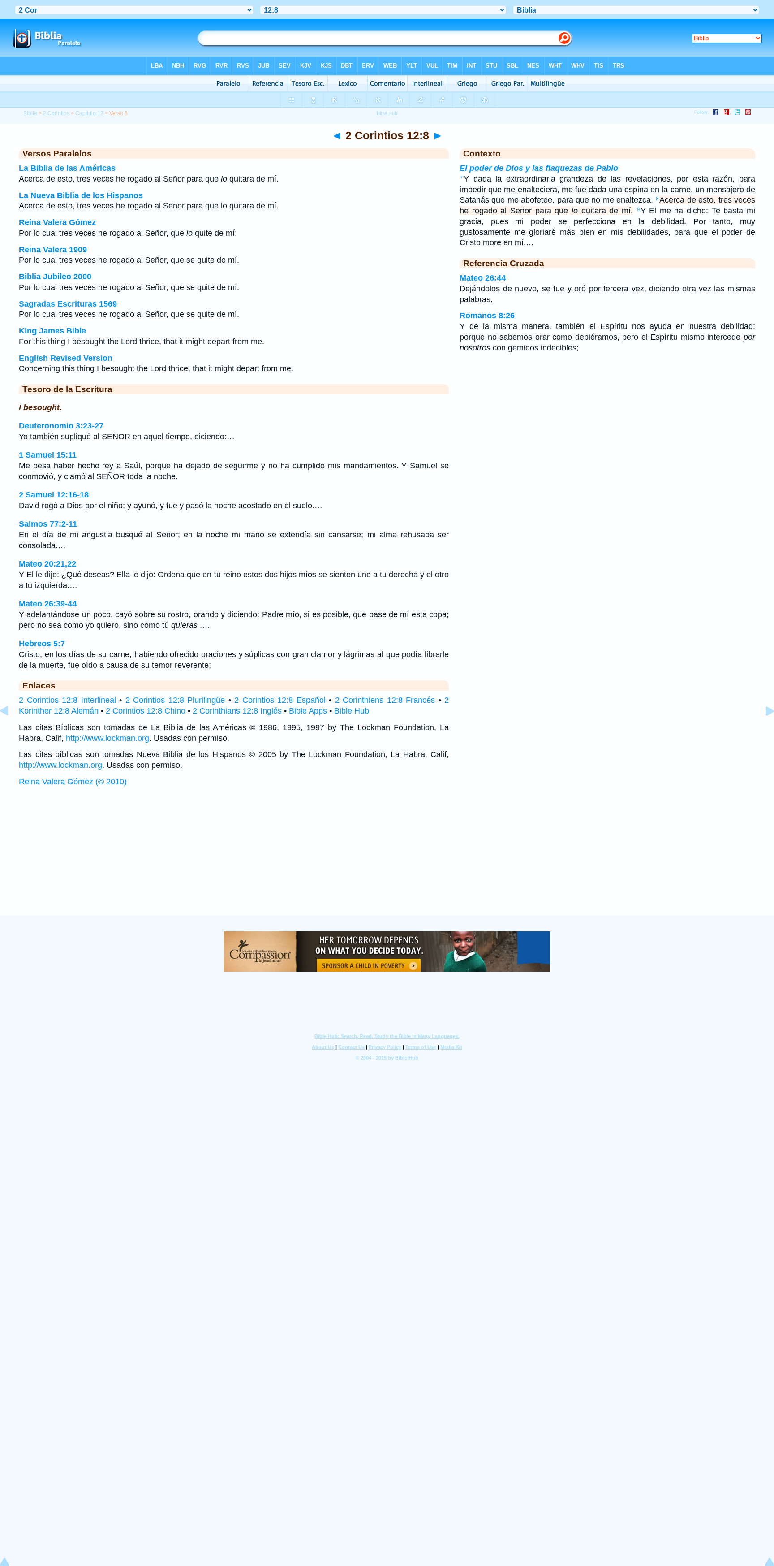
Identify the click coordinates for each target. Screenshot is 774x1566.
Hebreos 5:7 (42, 643)
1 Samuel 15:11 (48, 454)
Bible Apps (308, 710)
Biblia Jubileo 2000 (55, 276)
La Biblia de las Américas (67, 168)
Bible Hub (351, 710)
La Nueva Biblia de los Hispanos (81, 195)
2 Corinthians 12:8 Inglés (237, 710)
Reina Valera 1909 (53, 249)
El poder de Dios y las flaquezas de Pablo (539, 168)
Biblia (30, 113)
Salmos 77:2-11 (48, 523)
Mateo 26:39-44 (48, 603)
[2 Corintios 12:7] (11, 731)
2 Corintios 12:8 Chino (145, 710)
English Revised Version (65, 358)
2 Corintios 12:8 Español (280, 700)
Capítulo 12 (89, 113)
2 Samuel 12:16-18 (54, 494)
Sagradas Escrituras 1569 (68, 303)
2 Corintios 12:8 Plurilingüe (175, 700)
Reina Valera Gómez (57, 222)
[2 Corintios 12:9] (763, 731)
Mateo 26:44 (483, 277)
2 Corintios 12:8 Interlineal (67, 700)
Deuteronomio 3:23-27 (61, 425)
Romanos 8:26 (487, 315)
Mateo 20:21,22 (47, 563)
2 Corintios (56, 113)
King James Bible (52, 330)
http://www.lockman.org (107, 738)
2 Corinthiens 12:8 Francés (385, 700)
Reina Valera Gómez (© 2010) (73, 781)
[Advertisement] (387, 859)
